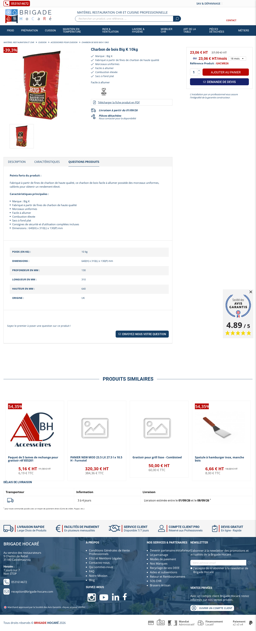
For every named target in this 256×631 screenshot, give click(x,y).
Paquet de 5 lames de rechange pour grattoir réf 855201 (33, 458)
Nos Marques (159, 563)
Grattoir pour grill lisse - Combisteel (157, 457)
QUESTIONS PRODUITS (83, 162)
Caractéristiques (47, 162)
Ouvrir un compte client (215, 608)
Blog (92, 580)
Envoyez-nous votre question (144, 334)
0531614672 (20, 3)
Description (17, 162)
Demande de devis (221, 82)
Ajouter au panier (226, 72)
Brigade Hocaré (21, 544)
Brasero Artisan (160, 585)
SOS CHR (155, 581)
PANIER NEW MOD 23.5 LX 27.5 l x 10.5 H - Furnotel (96, 458)
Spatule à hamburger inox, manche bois (219, 458)
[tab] (17, 162)
